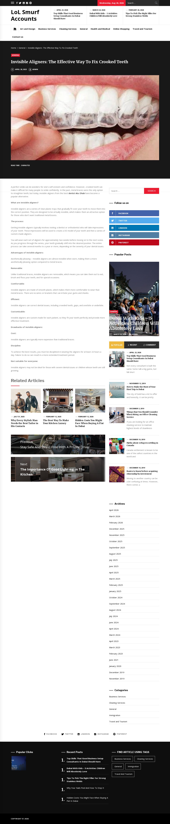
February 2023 (116, 653)
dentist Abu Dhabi (77, 193)
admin (35, 69)
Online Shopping (121, 28)
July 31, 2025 (19, 417)
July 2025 (113, 560)
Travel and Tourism (142, 28)
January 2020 (115, 666)
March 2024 (114, 635)
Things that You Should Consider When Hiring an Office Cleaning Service (142, 414)
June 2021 (113, 660)
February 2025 (116, 585)
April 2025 (113, 572)
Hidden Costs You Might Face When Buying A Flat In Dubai (89, 423)
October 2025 (115, 541)
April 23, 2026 (62, 10)
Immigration (114, 715)
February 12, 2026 (86, 417)
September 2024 (117, 603)
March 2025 (114, 578)
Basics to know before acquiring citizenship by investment (142, 472)
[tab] (116, 345)
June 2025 (113, 566)
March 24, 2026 (99, 10)
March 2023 (114, 647)
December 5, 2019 (136, 408)
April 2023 (113, 641)
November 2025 (116, 535)
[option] (134, 299)
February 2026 (116, 522)
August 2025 (115, 553)
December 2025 (116, 528)
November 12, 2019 (137, 383)
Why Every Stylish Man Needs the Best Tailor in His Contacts (24, 423)
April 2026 (113, 510)
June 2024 (113, 622)
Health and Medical (100, 28)
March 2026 (114, 516)
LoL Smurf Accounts (25, 15)
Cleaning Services (68, 28)
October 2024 (115, 597)
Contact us (17, 36)
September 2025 (117, 547)
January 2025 (115, 591)
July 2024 (113, 616)
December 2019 (116, 672)
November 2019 (116, 678)
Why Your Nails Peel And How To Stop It (85, 788)
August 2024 (115, 610)
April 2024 (113, 628)
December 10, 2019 (137, 439)
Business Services (47, 28)
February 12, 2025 (53, 417)
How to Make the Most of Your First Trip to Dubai (141, 388)
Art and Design (27, 28)
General (84, 28)
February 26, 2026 (136, 10)
